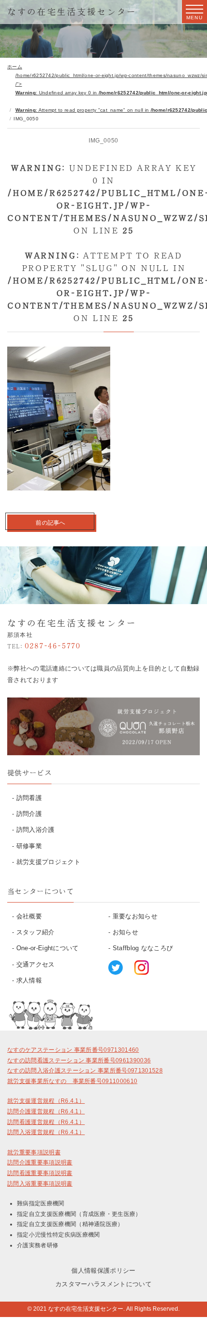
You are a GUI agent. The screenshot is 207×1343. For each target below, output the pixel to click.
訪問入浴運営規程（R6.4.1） (46, 1132)
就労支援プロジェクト (48, 861)
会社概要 (29, 916)
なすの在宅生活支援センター (72, 11)
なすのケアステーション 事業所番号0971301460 (73, 1049)
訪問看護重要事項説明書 (40, 1173)
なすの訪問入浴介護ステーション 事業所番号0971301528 (85, 1070)
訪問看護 (29, 797)
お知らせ (125, 932)
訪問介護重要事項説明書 (40, 1162)
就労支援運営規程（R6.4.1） (46, 1101)
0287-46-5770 (43, 645)
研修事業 (29, 846)
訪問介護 (29, 813)
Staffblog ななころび (143, 948)
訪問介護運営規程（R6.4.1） (46, 1111)
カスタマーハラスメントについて (103, 1284)
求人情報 (29, 980)
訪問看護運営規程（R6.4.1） (46, 1122)
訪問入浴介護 (35, 829)
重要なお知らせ (135, 916)
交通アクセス (35, 964)
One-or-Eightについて (47, 948)
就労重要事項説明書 (34, 1152)
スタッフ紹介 (35, 932)
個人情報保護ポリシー (103, 1270)
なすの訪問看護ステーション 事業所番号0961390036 (79, 1060)
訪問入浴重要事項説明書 (40, 1183)
